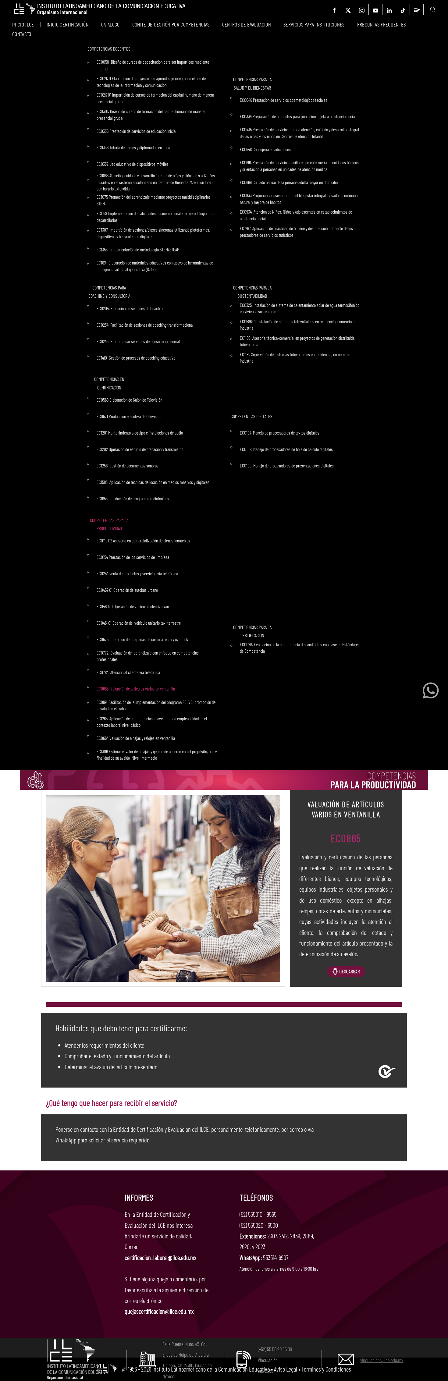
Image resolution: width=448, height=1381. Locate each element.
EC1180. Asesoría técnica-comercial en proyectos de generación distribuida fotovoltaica (297, 341)
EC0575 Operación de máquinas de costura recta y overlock (142, 639)
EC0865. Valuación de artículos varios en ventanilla (136, 688)
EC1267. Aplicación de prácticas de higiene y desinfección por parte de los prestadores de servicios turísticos (296, 231)
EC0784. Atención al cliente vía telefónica (128, 672)
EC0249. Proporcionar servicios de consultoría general (138, 341)
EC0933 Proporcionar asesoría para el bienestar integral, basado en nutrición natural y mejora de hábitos (298, 198)
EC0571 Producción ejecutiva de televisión (129, 416)
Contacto (21, 33)
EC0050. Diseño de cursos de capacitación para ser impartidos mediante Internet (153, 65)
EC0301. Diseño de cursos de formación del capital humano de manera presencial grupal (150, 114)
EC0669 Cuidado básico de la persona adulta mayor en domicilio (289, 182)
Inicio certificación (68, 24)
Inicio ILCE (23, 24)
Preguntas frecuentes (381, 24)
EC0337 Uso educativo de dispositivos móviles (133, 164)
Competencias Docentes (108, 48)
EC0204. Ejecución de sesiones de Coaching (130, 308)
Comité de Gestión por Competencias (171, 24)
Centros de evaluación (246, 24)
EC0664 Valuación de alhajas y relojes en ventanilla (136, 738)
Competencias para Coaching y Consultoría (109, 292)
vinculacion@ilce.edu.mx (381, 1360)
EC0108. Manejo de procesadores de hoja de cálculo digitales (286, 449)
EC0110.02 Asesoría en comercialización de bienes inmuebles (143, 540)
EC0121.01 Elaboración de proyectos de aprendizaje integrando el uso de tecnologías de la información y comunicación (151, 81)
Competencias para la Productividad (109, 524)
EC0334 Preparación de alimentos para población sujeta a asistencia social (298, 116)
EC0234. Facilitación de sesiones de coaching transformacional (145, 325)
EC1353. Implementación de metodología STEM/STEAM (138, 249)
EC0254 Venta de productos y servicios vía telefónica (137, 573)
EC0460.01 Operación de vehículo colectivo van (133, 606)
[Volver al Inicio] (99, 9)
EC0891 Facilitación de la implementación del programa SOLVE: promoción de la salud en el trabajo (156, 705)
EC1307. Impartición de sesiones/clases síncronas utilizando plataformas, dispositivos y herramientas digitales (153, 233)
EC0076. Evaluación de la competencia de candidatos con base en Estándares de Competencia (300, 647)
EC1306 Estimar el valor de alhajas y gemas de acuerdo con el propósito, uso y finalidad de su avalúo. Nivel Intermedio (157, 754)
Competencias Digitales (251, 416)
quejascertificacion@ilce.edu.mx (159, 1311)
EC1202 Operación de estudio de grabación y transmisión (140, 449)
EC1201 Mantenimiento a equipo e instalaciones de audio (140, 432)
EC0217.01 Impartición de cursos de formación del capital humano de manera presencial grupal (155, 98)
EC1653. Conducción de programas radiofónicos (133, 498)
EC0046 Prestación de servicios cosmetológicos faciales (283, 100)
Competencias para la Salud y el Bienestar (252, 83)
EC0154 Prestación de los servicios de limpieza (133, 557)
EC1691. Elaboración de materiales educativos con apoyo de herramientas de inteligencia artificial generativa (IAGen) (155, 266)
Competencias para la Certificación (252, 631)
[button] (433, 9)
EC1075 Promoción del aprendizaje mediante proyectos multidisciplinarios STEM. (154, 200)
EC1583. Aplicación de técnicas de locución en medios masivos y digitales (153, 482)
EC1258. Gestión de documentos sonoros (127, 465)
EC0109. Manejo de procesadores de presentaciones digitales (287, 465)
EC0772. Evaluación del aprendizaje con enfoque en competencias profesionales (148, 656)
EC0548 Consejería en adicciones (265, 149)
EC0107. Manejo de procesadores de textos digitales (279, 432)
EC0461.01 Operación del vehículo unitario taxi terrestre (139, 623)
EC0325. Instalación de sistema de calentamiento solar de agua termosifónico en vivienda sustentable (299, 308)
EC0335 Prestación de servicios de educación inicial (136, 131)
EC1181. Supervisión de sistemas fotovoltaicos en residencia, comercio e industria (295, 357)
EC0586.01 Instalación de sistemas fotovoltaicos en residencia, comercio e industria (297, 324)
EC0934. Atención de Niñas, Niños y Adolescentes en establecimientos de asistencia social (296, 215)
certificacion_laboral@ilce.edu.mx (160, 1257)
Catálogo (110, 24)
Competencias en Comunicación (109, 383)
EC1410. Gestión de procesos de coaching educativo (136, 357)
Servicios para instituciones (314, 24)
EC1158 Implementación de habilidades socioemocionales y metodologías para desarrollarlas (156, 216)
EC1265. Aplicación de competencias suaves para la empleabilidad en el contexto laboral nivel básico (152, 721)
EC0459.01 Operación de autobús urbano (127, 590)
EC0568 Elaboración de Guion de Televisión (129, 400)
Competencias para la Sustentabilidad (252, 292)
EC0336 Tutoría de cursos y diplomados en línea (133, 147)
